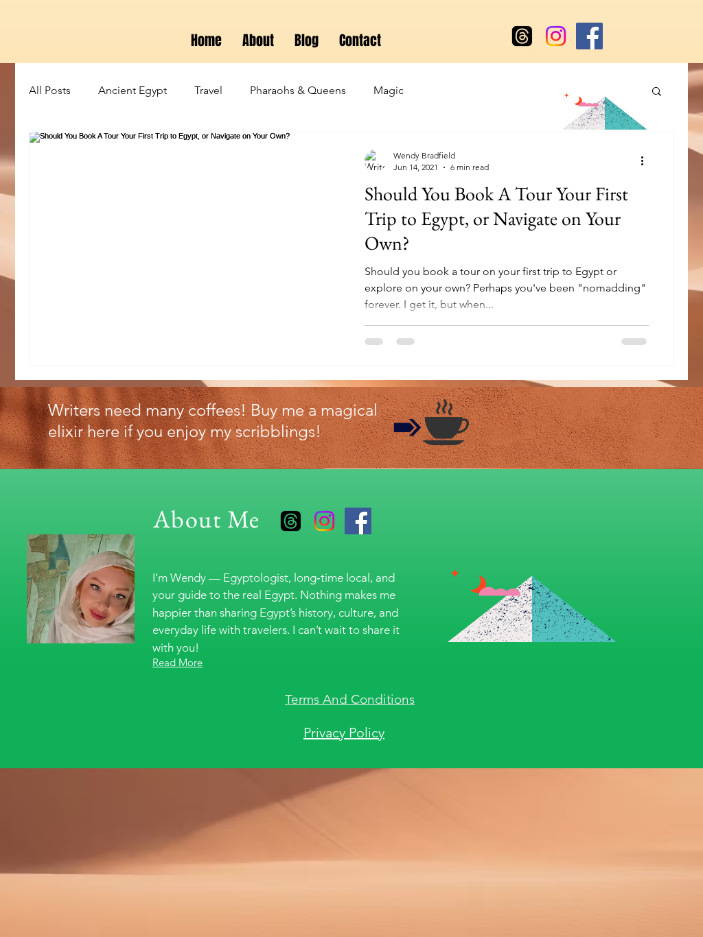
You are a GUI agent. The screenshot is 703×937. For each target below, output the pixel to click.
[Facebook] (589, 36)
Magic (388, 90)
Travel (208, 90)
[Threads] (522, 36)
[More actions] (646, 160)
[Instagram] (555, 36)
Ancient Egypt (132, 90)
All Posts (50, 90)
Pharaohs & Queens (298, 90)
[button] (656, 92)
